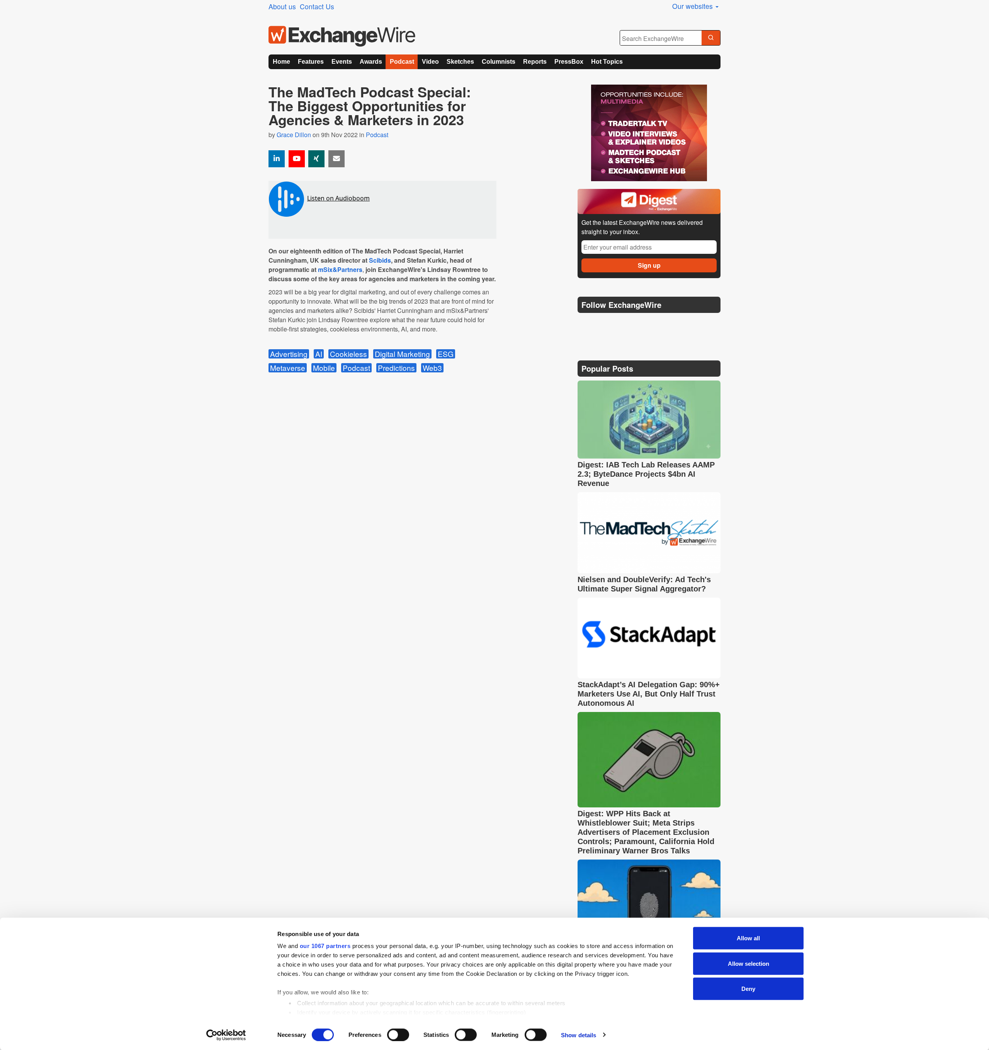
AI (318, 353)
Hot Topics (607, 61)
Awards (371, 61)
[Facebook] (622, 324)
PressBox (568, 61)
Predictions (396, 367)
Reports (535, 61)
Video (430, 61)
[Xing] (316, 158)
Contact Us (317, 6)
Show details (578, 1034)
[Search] (711, 38)
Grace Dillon (294, 134)
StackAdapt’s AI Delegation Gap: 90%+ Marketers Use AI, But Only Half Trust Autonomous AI (649, 693)
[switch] (398, 1034)
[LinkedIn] (640, 324)
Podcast (402, 61)
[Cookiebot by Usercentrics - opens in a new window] (226, 1035)
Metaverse (287, 367)
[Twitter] (603, 324)
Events (341, 61)
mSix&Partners (340, 269)
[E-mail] (336, 158)
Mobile (324, 367)
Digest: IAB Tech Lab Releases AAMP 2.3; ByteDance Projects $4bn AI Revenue (646, 474)
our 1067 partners (325, 946)
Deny (748, 988)
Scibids (380, 260)
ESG (446, 353)
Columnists (498, 61)
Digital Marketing (402, 353)
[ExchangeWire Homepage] (341, 36)
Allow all (748, 938)
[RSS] (658, 324)
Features (311, 61)
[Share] (276, 158)
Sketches (460, 61)
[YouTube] (297, 158)
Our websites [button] (693, 6)
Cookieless (348, 353)
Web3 (432, 367)
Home (281, 61)
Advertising (289, 353)
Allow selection (748, 963)
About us (282, 6)
